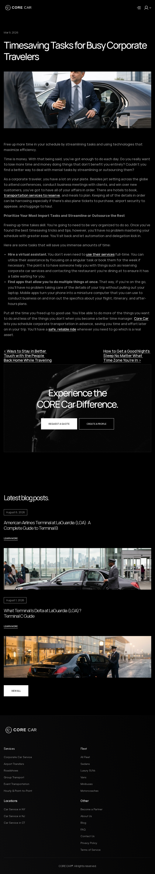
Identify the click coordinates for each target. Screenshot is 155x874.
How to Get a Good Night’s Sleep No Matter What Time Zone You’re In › (126, 355)
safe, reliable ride (62, 329)
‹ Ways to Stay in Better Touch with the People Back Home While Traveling (28, 355)
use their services (100, 254)
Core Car (141, 318)
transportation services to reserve (32, 195)
